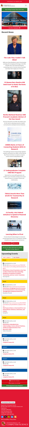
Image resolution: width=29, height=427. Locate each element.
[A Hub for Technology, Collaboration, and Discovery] (14, 19)
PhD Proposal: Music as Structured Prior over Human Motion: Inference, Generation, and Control (14, 309)
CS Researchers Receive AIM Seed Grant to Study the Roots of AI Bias (14, 84)
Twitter (5, 417)
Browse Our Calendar (15, 380)
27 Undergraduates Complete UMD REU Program (14, 171)
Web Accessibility (5, 419)
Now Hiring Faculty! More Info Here (14, 9)
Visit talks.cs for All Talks (15, 383)
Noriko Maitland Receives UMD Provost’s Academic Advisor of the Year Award (14, 117)
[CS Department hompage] (14, 423)
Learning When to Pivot (14, 234)
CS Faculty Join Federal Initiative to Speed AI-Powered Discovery (14, 214)
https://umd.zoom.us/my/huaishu (17, 286)
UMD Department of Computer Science (12, 5)
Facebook (2, 417)
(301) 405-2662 (10, 414)
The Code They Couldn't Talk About (14, 59)
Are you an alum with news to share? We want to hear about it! (12, 248)
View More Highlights (14, 28)
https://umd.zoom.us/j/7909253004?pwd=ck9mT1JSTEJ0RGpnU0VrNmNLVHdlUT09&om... (14, 266)
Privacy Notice (13, 419)
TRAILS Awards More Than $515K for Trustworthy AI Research (14, 195)
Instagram (9, 417)
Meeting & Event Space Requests (15, 385)
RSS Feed (16, 243)
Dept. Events (7, 257)
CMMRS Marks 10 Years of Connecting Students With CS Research (14, 147)
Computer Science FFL (8, 342)
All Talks (16, 257)
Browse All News (7, 243)
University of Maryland (14, 1)
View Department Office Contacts (8, 402)
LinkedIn (12, 417)
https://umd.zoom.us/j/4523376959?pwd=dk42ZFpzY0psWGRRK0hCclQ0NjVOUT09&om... (14, 304)
